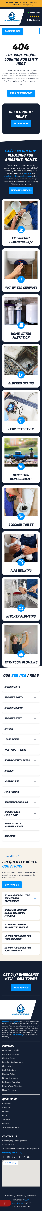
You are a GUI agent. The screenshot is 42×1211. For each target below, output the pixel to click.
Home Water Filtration (12, 1086)
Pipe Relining (7, 1066)
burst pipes (28, 173)
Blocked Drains (8, 1058)
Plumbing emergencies (11, 1021)
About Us (6, 1107)
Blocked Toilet (8, 1074)
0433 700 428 (8, 1144)
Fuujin (26, 1200)
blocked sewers (26, 176)
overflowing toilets (11, 176)
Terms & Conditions (10, 1127)
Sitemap (6, 1119)
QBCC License (17, 1203)
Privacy (5, 1123)
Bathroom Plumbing (11, 1082)
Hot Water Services (10, 1054)
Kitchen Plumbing (10, 1078)
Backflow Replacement (12, 1062)
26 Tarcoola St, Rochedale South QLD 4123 (20, 1148)
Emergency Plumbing (11, 1050)
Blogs (4, 1115)
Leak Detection (9, 1070)
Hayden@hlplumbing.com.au (14, 1140)
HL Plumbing (18, 1034)
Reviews (5, 1111)
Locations (6, 1103)
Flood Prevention (9, 1090)
